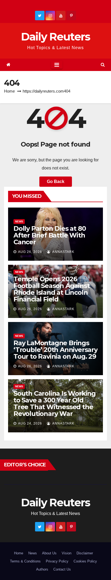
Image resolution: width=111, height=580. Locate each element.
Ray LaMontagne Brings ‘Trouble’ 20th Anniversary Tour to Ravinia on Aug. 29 (55, 349)
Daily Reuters (55, 36)
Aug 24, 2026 (30, 423)
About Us (49, 553)
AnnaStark (62, 252)
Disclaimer (85, 553)
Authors (42, 569)
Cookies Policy (85, 561)
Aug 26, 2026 (30, 252)
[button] (103, 64)
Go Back (55, 181)
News (19, 221)
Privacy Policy (57, 561)
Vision (66, 553)
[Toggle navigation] (57, 65)
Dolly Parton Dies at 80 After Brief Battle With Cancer (49, 235)
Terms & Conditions (25, 561)
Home (9, 91)
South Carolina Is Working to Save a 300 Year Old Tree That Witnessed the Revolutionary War (54, 403)
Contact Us (62, 569)
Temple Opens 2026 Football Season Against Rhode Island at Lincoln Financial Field (51, 289)
